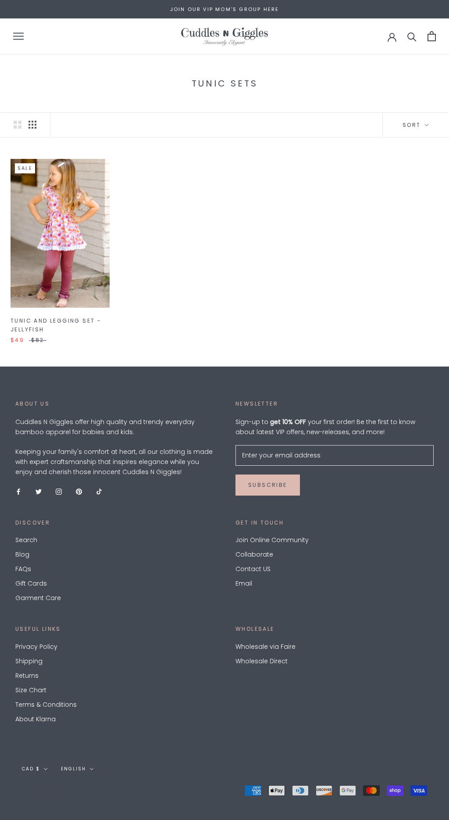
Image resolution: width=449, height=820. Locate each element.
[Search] (412, 36)
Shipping (29, 661)
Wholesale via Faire (265, 646)
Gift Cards (31, 583)
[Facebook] (18, 491)
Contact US (253, 569)
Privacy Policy (36, 646)
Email (243, 583)
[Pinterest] (79, 491)
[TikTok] (99, 491)
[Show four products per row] (32, 125)
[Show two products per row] (17, 125)
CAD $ (31, 769)
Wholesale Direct (261, 661)
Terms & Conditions (46, 704)
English (73, 769)
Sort (413, 125)
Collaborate (254, 554)
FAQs (23, 569)
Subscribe (267, 485)
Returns (27, 675)
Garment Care (38, 597)
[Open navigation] (18, 36)
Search (26, 540)
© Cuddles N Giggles (58, 791)
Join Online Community (272, 540)
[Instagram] (59, 491)
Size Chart (30, 690)
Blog (22, 554)
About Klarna (35, 719)
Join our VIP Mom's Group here (224, 9)
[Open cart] (432, 36)
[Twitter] (39, 491)
